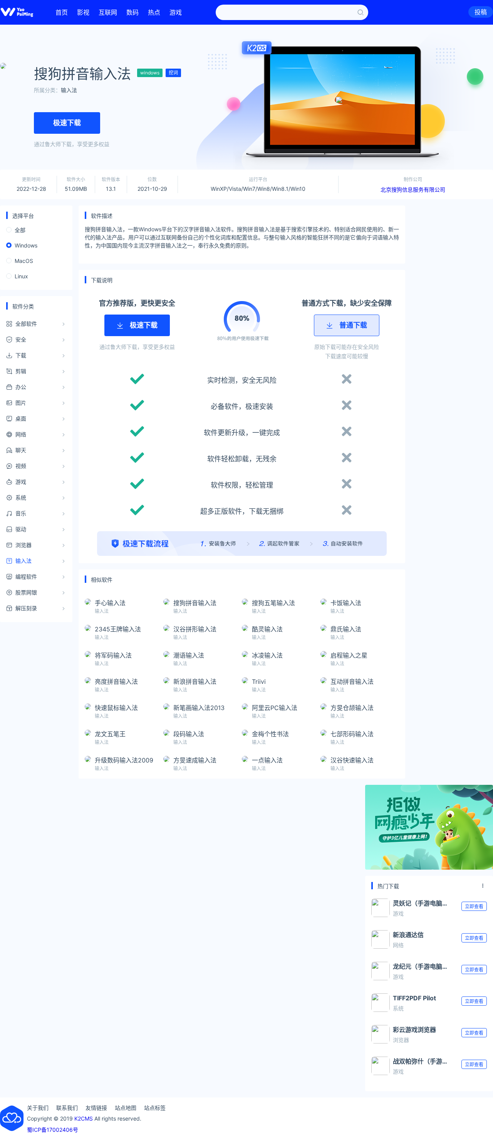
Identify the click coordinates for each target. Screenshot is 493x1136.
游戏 (175, 12)
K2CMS (83, 1118)
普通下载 (353, 325)
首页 (61, 12)
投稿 (481, 12)
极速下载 (67, 123)
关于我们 (38, 1107)
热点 (154, 12)
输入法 (69, 90)
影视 (83, 12)
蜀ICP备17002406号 (52, 1129)
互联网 (108, 12)
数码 (132, 12)
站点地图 (125, 1107)
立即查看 (474, 906)
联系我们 (67, 1107)
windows (149, 73)
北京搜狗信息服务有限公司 (413, 189)
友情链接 (96, 1107)
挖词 (173, 73)
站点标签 (155, 1107)
